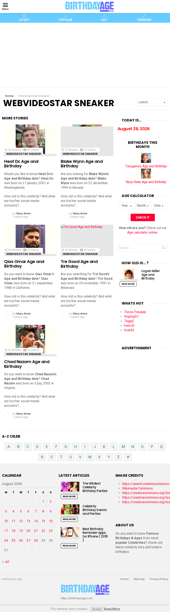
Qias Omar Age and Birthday (24, 264)
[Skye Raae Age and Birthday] (146, 177)
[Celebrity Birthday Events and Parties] (70, 510)
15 (43, 521)
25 (13, 540)
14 (36, 521)
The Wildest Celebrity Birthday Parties (95, 487)
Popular (65, 20)
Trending (144, 20)
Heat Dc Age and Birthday (21, 163)
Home (124, 579)
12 (21, 521)
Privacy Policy (159, 579)
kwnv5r (129, 326)
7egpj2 (129, 321)
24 (6, 540)
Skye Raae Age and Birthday (146, 182)
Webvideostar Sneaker (23, 154)
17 (6, 531)
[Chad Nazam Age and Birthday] (30, 340)
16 (51, 521)
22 (43, 531)
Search (164, 248)
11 (13, 521)
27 (28, 540)
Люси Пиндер (135, 312)
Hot (104, 20)
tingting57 (131, 316)
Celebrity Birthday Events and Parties (95, 510)
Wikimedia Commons (137, 488)
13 (28, 521)
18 (13, 531)
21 (36, 531)
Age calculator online (142, 232)
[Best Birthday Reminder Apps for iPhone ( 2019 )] (70, 533)
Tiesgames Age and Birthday (146, 166)
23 (51, 531)
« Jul (5, 562)
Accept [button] (97, 609)
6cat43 (129, 330)
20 (28, 531)
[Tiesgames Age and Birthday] (146, 162)
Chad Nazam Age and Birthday (26, 364)
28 (36, 540)
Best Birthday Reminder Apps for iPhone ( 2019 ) (95, 534)
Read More (128, 284)
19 (21, 531)
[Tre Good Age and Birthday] (87, 240)
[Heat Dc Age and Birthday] (30, 140)
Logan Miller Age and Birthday (150, 275)
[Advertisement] (86, 55)
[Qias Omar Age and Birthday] (30, 240)
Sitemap (139, 579)
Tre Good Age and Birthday (79, 264)
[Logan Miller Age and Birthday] (129, 275)
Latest (24, 20)
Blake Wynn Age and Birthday (82, 163)
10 (6, 521)
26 (21, 540)
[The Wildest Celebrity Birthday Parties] (70, 487)
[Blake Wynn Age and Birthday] (87, 140)
